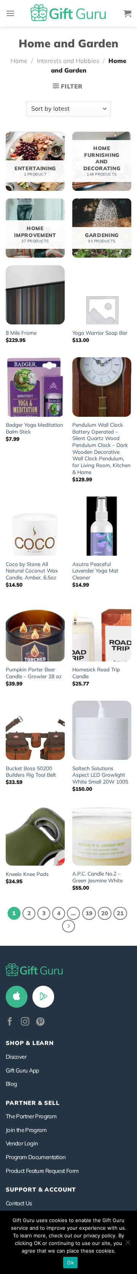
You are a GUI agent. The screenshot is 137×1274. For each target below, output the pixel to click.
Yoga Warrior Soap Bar (99, 332)
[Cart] (127, 13)
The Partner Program (31, 1116)
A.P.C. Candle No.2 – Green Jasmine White (97, 877)
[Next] (68, 926)
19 (89, 913)
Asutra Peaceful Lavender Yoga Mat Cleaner (95, 571)
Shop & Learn (30, 1043)
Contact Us (19, 1203)
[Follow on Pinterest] (40, 1022)
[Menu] (10, 13)
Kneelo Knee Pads (27, 874)
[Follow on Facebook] (10, 1022)
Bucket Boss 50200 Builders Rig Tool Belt (31, 771)
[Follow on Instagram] (25, 1022)
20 (104, 913)
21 (120, 913)
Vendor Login (22, 1143)
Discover (16, 1056)
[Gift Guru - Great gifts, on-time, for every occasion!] (68, 13)
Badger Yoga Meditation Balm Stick (34, 428)
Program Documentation (36, 1157)
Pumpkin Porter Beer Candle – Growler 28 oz (34, 672)
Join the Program (26, 1130)
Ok (70, 1262)
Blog (11, 1083)
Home (19, 61)
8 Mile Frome (21, 332)
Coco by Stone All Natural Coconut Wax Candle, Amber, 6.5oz (32, 571)
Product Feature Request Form (42, 1170)
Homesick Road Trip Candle (96, 672)
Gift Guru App (22, 1070)
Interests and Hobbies (68, 61)
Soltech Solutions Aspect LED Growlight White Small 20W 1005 (100, 775)
